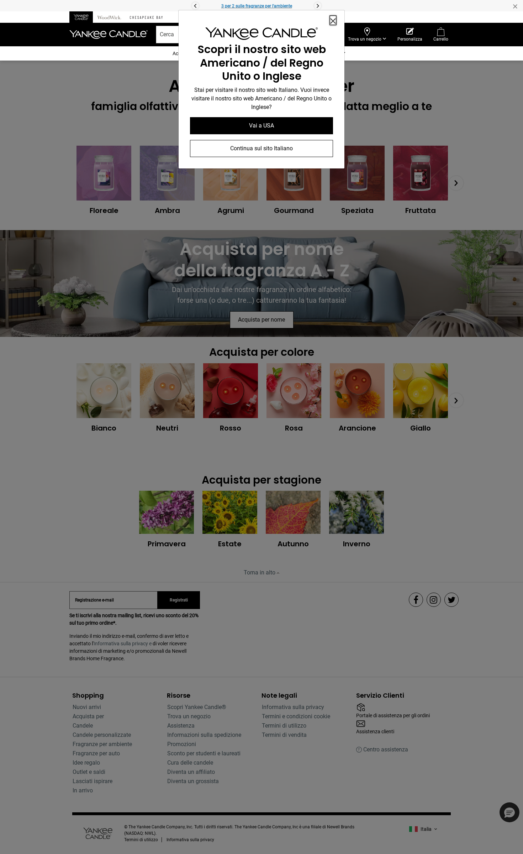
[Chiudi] (333, 20)
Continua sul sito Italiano (261, 148)
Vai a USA (261, 125)
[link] (261, 35)
